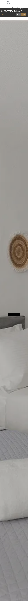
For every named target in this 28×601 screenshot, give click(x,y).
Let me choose (5, 14)
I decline (18, 14)
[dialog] (14, 12)
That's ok (24, 14)
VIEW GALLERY (14, 315)
